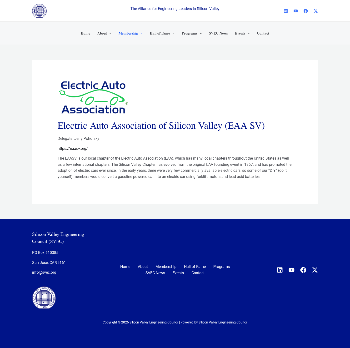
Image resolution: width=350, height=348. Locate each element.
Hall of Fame (195, 266)
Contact (198, 273)
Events (178, 273)
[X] (316, 11)
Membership (165, 266)
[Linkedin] (286, 11)
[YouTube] (296, 11)
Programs (221, 266)
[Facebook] (306, 11)
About (143, 266)
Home (125, 266)
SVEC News (155, 273)
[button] (109, 33)
